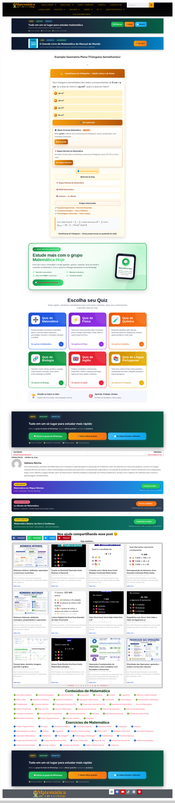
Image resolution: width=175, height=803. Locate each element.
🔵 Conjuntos (113, 745)
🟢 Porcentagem (124, 700)
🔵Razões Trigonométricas (93, 745)
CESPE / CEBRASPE (86, 5)
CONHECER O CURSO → (145, 522)
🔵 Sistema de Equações (143, 740)
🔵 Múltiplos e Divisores (120, 731)
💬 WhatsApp (117, 24)
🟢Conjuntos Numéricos (75, 714)
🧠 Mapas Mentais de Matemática (70, 183)
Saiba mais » (17, 586)
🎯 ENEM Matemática (65, 190)
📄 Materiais (141, 24)
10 (98, 685)
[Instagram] (111, 791)
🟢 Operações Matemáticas (87, 700)
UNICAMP (73, 10)
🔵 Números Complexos (143, 731)
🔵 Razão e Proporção (79, 740)
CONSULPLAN (116, 5)
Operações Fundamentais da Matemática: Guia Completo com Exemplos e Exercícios (103, 666)
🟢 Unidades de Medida (23, 714)
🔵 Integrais (136, 726)
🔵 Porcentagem (61, 736)
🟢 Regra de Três (41, 709)
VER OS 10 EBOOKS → (146, 504)
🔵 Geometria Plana (103, 726)
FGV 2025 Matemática (81, 14)
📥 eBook (129, 24)
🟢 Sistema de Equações (110, 709)
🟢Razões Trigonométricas (48, 718)
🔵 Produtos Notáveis (125, 736)
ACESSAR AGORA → (150, 486)
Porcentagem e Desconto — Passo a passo (73, 214)
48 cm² (59, 101)
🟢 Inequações (83, 695)
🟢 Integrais (97, 695)
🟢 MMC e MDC (20, 700)
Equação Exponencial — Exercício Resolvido (74, 208)
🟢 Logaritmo (124, 695)
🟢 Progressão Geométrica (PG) (92, 704)
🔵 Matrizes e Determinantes (78, 731)
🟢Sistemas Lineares (71, 718)
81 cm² (59, 115)
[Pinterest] (139, 791)
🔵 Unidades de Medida (69, 745)
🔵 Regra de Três (98, 740)
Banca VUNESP (48, 5)
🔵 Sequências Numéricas (119, 740)
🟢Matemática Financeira (24, 718)
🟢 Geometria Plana (65, 695)
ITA (98, 10)
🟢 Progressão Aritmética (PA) (64, 704)
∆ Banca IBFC (65, 5)
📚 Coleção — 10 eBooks (66, 196)
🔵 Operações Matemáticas (24, 736)
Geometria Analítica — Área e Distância (72, 211)
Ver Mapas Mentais (63, 162)
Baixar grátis (61, 142)
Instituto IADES (44, 10)
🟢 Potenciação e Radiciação (147, 700)
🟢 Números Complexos (63, 700)
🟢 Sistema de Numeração (134, 709)
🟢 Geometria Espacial (44, 695)
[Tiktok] (128, 791)
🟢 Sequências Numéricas (85, 709)
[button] (19, 538)
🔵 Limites (44, 731)
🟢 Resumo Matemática (61, 709)
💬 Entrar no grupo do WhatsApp (48, 436)
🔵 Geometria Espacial (83, 726)
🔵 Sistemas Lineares (47, 745)
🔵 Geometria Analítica (61, 726)
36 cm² (59, 93)
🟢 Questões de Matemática (120, 704)
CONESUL (102, 5)
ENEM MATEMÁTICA (114, 10)
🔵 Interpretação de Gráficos (25, 731)
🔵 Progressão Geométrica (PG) (53, 740)
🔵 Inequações (121, 726)
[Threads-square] (133, 791)
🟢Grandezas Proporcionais (138, 714)
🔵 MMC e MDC (100, 731)
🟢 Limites (111, 695)
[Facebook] (117, 791)
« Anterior (71, 685)
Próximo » (104, 685)
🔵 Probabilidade (106, 736)
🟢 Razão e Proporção (22, 709)
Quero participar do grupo (48, 283)
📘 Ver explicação (87, 122)
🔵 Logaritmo (58, 731)
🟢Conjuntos (88, 718)
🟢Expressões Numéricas (113, 714)
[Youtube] (122, 791)
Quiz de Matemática (144, 704)
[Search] (151, 5)
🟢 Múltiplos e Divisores (39, 700)
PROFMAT (58, 10)
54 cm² (59, 108)
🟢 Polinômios (108, 700)
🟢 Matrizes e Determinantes (145, 695)
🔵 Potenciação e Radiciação (83, 736)
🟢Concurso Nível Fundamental (49, 714)
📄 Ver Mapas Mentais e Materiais (127, 436)
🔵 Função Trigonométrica (24, 726)
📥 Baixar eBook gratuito (87, 436)
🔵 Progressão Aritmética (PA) (25, 740)
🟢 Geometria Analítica (23, 695)
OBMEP (87, 10)
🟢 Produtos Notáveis (40, 704)
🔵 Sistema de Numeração (24, 745)
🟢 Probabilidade (20, 704)
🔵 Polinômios (45, 736)
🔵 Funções (43, 726)
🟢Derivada (94, 714)
